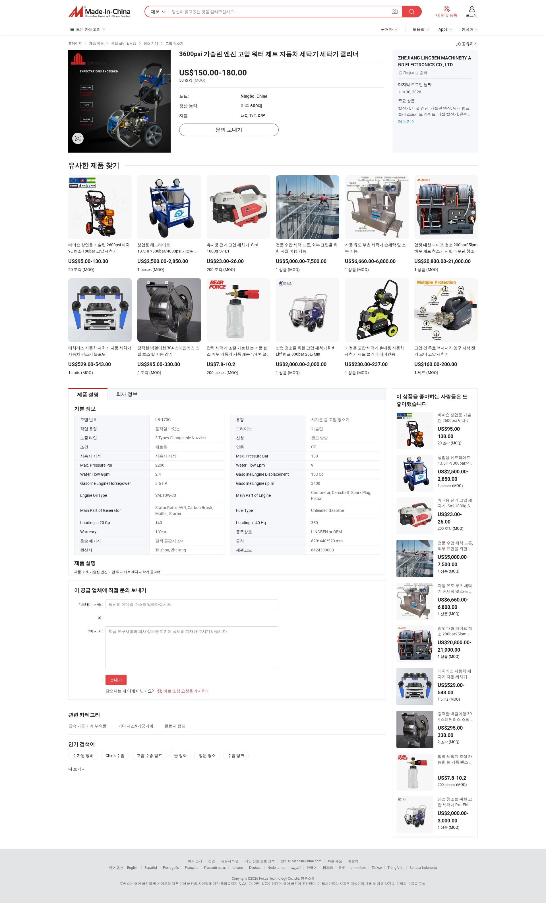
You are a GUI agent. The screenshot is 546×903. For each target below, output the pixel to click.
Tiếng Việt (396, 867)
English (132, 867)
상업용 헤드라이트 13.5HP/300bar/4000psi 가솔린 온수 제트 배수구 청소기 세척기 (455, 460)
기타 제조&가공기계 (135, 725)
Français (191, 867)
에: (100, 617)
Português (171, 867)
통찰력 (353, 861)
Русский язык (215, 867)
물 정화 (180, 755)
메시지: (95, 631)
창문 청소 (207, 755)
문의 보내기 (229, 130)
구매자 (387, 29)
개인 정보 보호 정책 (260, 861)
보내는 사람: (90, 604)
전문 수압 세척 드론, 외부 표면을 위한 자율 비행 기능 (455, 545)
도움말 (419, 29)
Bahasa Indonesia (423, 867)
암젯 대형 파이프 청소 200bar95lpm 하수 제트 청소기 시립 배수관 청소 (455, 631)
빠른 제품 (335, 861)
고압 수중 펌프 (149, 755)
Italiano (237, 867)
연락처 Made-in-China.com (301, 861)
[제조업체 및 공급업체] (99, 12)
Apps (443, 29)
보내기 (116, 679)
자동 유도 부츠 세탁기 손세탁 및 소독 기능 (455, 588)
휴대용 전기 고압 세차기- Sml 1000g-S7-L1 (455, 503)
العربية (296, 867)
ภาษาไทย (358, 867)
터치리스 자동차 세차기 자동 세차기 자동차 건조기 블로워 (455, 674)
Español (150, 867)
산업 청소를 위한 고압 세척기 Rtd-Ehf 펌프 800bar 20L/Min (455, 802)
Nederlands (276, 867)
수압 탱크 (236, 755)
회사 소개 (195, 861)
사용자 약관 (230, 861)
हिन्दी (342, 867)
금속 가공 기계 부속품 (87, 725)
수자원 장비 (83, 755)
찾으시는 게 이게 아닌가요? (130, 690)
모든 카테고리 (88, 29)
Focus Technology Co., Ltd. (279, 878)
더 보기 (404, 121)
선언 (211, 861)
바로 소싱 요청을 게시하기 (184, 690)
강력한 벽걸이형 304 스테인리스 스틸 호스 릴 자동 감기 (455, 716)
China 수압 (115, 755)
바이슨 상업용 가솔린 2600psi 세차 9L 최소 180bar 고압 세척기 (455, 417)
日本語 (328, 867)
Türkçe (377, 867)
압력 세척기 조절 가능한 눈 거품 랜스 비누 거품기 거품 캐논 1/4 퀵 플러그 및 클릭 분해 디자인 (455, 759)
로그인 (472, 15)
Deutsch (255, 867)
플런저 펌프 (175, 725)
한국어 (312, 867)
